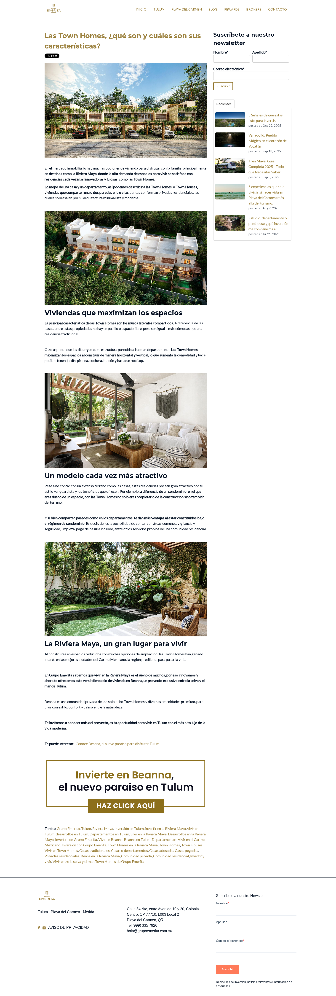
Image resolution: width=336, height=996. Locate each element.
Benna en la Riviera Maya (100, 856)
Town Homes (169, 845)
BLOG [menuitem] (213, 9)
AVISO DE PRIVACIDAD (68, 927)
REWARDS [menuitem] (232, 9)
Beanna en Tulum (137, 839)
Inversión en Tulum (129, 828)
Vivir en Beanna (110, 839)
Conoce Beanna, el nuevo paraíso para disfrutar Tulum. (118, 743)
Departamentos (164, 839)
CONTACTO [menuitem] (277, 9)
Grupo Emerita (68, 828)
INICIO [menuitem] (141, 9)
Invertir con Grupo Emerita (76, 839)
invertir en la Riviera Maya (165, 828)
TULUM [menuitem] (159, 9)
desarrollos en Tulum (72, 834)
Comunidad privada (136, 856)
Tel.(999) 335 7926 (142, 925)
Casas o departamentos (129, 850)
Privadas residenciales (62, 856)
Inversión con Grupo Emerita (84, 845)
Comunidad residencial (171, 856)
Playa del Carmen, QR (145, 920)
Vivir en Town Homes (61, 850)
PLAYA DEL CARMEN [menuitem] (186, 9)
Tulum (86, 828)
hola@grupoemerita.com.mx (150, 931)
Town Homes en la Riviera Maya (133, 845)
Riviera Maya (102, 828)
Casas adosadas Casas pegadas (173, 850)
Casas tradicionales (94, 850)
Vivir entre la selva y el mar (73, 861)
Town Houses (192, 845)
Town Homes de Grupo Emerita (119, 861)
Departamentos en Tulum (109, 834)
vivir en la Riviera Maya (149, 834)
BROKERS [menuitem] (253, 9)
